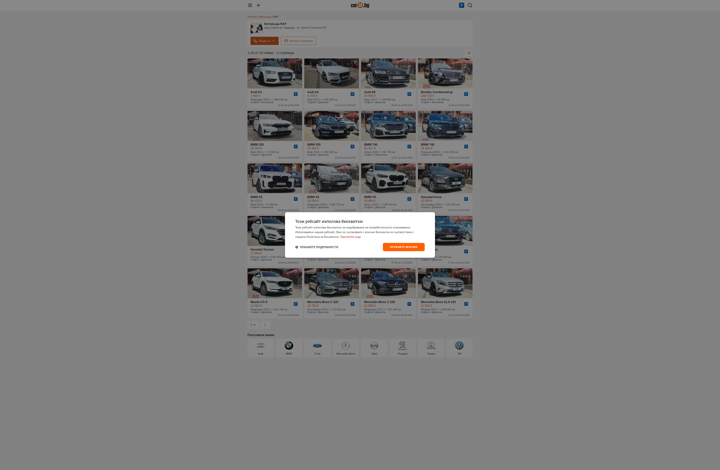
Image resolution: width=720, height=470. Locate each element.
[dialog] (360, 235)
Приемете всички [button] (404, 247)
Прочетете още (350, 237)
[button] (316, 247)
